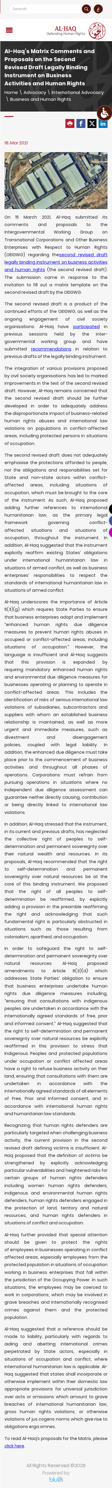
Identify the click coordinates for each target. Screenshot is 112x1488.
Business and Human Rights (40, 99)
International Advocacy (78, 92)
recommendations (51, 349)
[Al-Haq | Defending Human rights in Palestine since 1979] (77, 30)
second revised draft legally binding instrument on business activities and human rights (56, 262)
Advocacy (35, 92)
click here (14, 1446)
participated (86, 327)
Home (11, 92)
